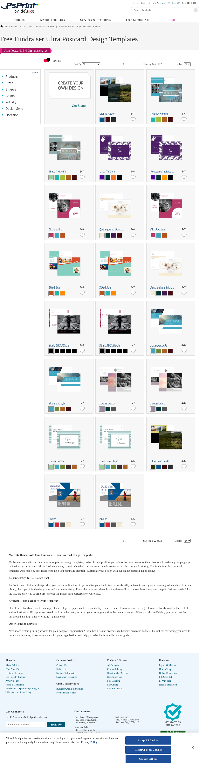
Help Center (61, 669)
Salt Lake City (121, 717)
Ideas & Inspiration (168, 684)
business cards (129, 631)
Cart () (176, 3)
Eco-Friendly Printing (15, 677)
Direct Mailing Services (118, 673)
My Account (159, 3)
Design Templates (52, 19)
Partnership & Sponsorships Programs (23, 688)
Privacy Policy (12, 680)
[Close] (193, 747)
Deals (172, 19)
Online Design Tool (168, 673)
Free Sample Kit (137, 19)
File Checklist (165, 677)
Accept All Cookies (148, 740)
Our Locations (82, 711)
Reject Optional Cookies (148, 749)
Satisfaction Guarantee (66, 677)
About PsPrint (12, 665)
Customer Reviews (14, 673)
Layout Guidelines (167, 665)
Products (18, 19)
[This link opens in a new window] (173, 715)
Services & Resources (95, 19)
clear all (35, 72)
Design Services (114, 677)
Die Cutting (112, 684)
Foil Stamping (113, 680)
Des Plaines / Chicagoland (86, 717)
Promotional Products (66, 692)
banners (146, 631)
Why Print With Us (14, 669)
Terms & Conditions (14, 684)
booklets (96, 631)
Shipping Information (66, 673)
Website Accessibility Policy (18, 692)
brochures (112, 631)
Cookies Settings (148, 758)
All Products (113, 665)
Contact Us (61, 665)
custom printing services (35, 631)
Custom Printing (114, 669)
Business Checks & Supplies (69, 688)
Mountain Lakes (81, 727)
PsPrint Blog (165, 680)
